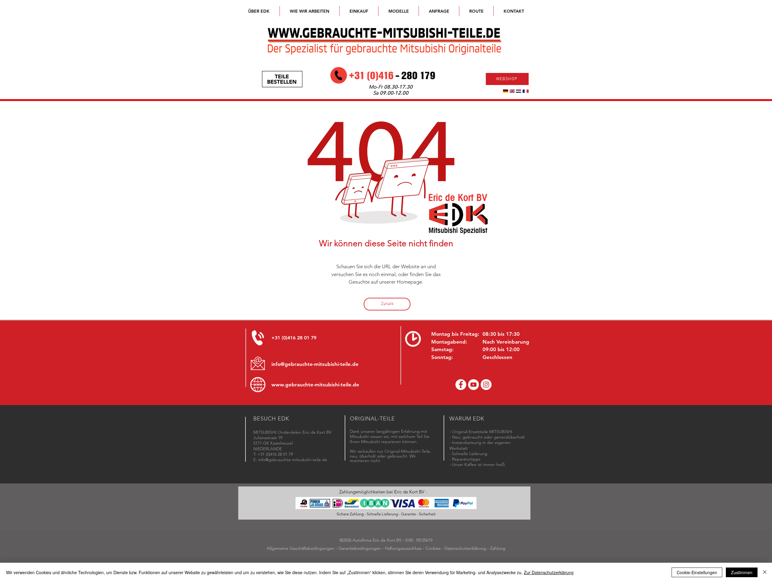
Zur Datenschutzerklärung (549, 572)
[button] (398, 11)
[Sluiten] (764, 572)
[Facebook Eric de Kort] (460, 384)
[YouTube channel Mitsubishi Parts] (473, 384)
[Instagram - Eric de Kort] (486, 384)
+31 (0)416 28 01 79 (293, 338)
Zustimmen (741, 572)
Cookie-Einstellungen (697, 572)
